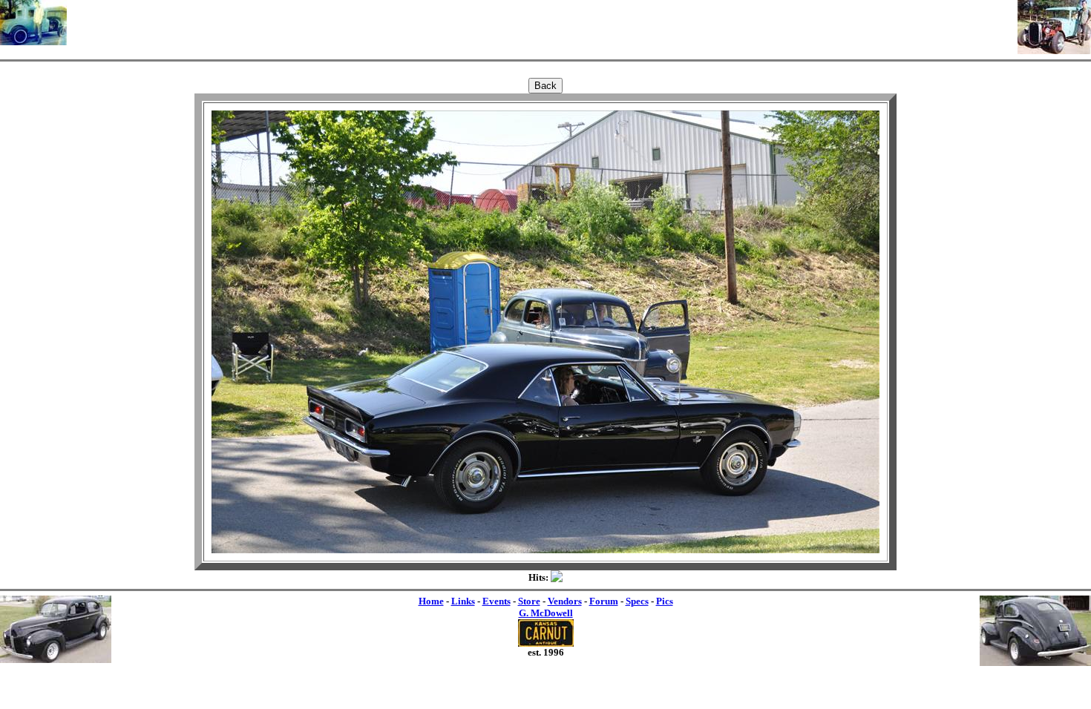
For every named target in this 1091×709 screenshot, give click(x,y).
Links (463, 601)
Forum (603, 601)
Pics (664, 601)
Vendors (565, 601)
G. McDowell (546, 613)
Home (431, 601)
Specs (637, 601)
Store (529, 601)
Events (496, 601)
